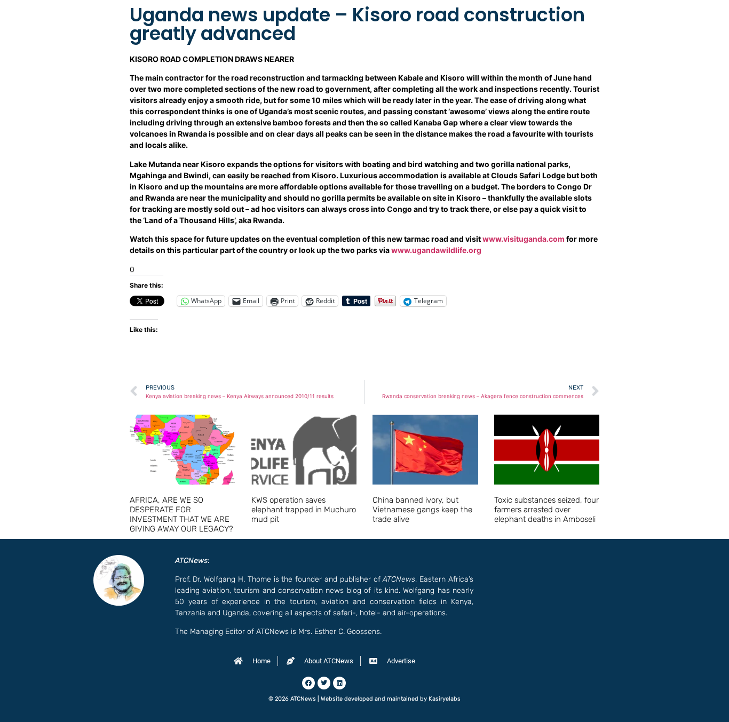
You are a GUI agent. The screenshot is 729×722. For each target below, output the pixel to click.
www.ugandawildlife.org (436, 250)
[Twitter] (324, 683)
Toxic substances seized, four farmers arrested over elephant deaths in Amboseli (546, 509)
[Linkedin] (339, 683)
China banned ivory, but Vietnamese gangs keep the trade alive (422, 509)
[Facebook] (308, 683)
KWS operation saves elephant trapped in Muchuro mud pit (303, 509)
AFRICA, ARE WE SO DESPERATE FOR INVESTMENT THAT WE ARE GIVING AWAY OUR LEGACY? (181, 514)
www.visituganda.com (523, 238)
